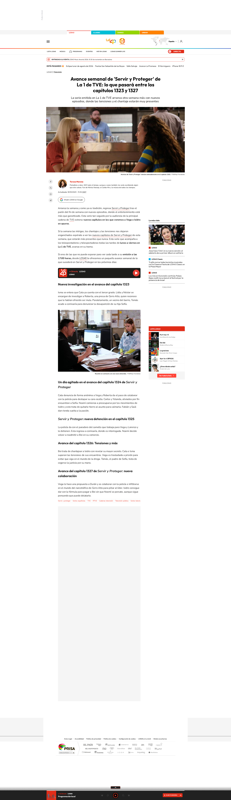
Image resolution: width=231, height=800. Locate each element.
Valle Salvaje (131, 66)
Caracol (158, 744)
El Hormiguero (164, 66)
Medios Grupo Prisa (66, 752)
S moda (130, 751)
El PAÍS (88, 744)
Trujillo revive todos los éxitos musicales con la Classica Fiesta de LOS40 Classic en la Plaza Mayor (167, 264)
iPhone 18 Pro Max (180, 66)
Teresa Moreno (76, 181)
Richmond (86, 751)
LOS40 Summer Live (117, 51)
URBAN (145, 33)
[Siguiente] (183, 66)
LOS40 (71, 33)
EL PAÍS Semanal (139, 747)
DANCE (121, 33)
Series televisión (137, 501)
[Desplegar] (115, 787)
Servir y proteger (64, 501)
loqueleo (141, 751)
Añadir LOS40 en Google (73, 200)
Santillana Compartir (124, 744)
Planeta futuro (147, 747)
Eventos (89, 51)
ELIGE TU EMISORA (171, 795)
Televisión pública (121, 501)
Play (115, 795)
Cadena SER (134, 744)
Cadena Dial (130, 747)
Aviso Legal (68, 739)
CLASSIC (96, 33)
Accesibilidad (79, 739)
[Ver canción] (155, 336)
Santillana (111, 744)
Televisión (58, 72)
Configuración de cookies (127, 739)
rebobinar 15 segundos (107, 795)
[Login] (181, 41)
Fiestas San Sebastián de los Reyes (110, 66)
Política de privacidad (93, 739)
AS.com (141, 744)
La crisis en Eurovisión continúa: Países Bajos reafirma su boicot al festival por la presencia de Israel (166, 278)
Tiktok (106, 713)
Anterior (102, 795)
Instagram (101, 713)
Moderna (98, 751)
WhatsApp (50, 194)
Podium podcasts (110, 751)
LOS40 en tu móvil (144, 739)
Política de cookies (110, 739)
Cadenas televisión (106, 501)
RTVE (95, 501)
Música (62, 51)
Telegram (50, 200)
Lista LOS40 (51, 51)
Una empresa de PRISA (66, 746)
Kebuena (156, 747)
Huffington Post (91, 747)
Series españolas (79, 501)
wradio (111, 747)
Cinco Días (120, 747)
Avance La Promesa (147, 66)
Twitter (50, 188)
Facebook (50, 181)
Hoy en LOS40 (101, 51)
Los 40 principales (99, 744)
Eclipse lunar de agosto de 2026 (79, 66)
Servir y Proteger (121, 208)
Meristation (152, 751)
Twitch (125, 713)
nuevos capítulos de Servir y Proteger (112, 235)
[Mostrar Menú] (49, 41)
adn (149, 744)
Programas (77, 51)
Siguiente (129, 795)
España (171, 41)
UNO (104, 747)
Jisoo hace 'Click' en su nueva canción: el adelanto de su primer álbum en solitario (166, 252)
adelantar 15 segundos (123, 795)
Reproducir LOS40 (136, 273)
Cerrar (182, 59)
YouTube (111, 713)
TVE (72, 219)
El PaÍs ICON (120, 751)
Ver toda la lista (165, 376)
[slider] (115, 790)
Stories (130, 713)
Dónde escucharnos (160, 739)
